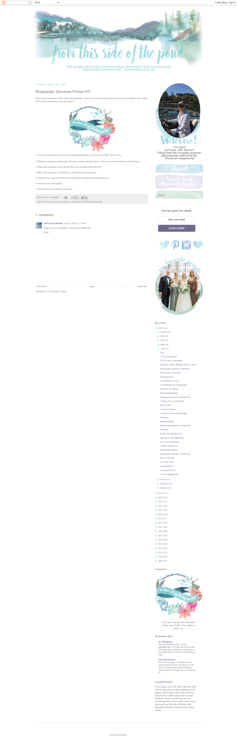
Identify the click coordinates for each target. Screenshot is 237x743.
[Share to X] (79, 197)
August (163, 331)
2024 (160, 497)
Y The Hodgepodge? (168, 356)
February (164, 483)
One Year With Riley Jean (169, 644)
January (163, 487)
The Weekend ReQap (168, 392)
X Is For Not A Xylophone (171, 360)
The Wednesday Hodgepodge (92, 201)
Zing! (162, 352)
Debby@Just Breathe (53, 223)
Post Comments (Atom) (56, 291)
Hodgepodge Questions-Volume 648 (175, 453)
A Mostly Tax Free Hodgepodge (173, 413)
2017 (160, 526)
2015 (160, 535)
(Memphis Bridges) (91, 177)
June (162, 340)
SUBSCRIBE (177, 228)
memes (59, 201)
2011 (160, 552)
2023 (160, 501)
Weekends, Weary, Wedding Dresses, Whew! (178, 364)
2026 (160, 328)
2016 (160, 531)
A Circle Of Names (168, 409)
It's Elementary (165, 641)
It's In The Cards (167, 462)
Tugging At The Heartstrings (172, 437)
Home (92, 286)
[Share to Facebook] (82, 197)
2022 (160, 505)
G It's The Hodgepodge (169, 441)
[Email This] (73, 197)
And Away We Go (167, 470)
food (53, 201)
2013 (160, 543)
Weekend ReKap (167, 421)
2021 (160, 509)
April (162, 348)
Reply (46, 232)
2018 (160, 522)
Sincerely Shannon (167, 659)
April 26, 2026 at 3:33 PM (75, 223)
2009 (160, 560)
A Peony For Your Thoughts (172, 401)
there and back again (167, 662)
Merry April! (165, 405)
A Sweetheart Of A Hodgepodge (173, 384)
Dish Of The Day (167, 457)
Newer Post (41, 286)
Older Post (142, 286)
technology (76, 201)
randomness (67, 201)
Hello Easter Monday (169, 449)
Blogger (123, 734)
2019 (160, 518)
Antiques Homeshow (169, 445)
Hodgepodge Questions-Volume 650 (175, 397)
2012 (160, 548)
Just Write (164, 429)
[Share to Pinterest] (86, 197)
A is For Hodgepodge (169, 474)
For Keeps (164, 417)
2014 (160, 539)
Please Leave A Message (170, 372)
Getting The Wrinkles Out (170, 433)
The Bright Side (166, 376)
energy (48, 201)
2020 (160, 514)
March (163, 479)
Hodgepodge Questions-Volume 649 (175, 425)
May (162, 344)
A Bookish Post (166, 466)
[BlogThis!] (76, 197)
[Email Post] (65, 197)
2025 (160, 493)
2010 (160, 556)
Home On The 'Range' (169, 388)
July (162, 336)
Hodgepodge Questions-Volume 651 (175, 368)
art (44, 201)
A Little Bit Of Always (169, 380)
